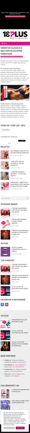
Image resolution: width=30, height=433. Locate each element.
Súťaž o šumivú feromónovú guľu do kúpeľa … (19, 249)
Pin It (9, 143)
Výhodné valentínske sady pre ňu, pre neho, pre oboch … (19, 210)
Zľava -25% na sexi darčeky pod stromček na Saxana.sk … (20, 344)
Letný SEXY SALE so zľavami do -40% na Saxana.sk (17, 163)
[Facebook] (2, 304)
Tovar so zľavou (18, 56)
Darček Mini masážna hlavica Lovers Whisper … (19, 221)
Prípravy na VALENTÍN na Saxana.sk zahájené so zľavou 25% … (20, 232)
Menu (5, 43)
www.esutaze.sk (21, 362)
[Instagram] (6, 304)
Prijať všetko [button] (20, 428)
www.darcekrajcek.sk (18, 367)
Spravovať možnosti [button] (9, 428)
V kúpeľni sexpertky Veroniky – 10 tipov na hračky (18, 174)
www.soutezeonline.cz (16, 371)
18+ (2, 56)
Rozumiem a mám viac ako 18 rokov (15, 16)
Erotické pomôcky (8, 56)
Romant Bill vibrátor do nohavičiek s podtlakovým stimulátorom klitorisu (20, 184)
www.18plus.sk (15, 376)
